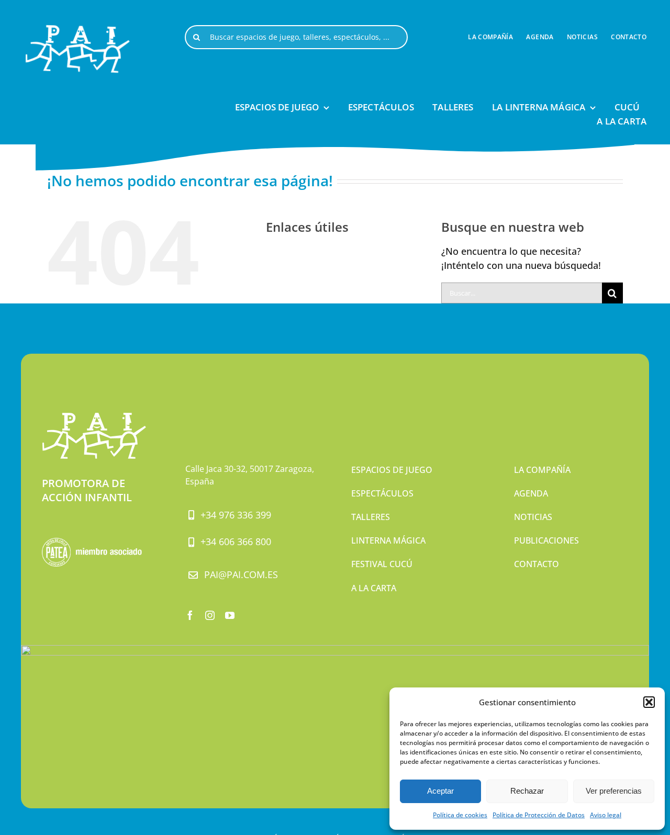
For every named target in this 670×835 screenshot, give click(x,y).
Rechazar (527, 790)
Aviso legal (605, 814)
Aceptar (440, 790)
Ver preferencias (614, 790)
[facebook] (190, 615)
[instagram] (210, 615)
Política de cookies (460, 814)
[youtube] (229, 615)
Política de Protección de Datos (539, 814)
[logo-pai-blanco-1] (78, 30)
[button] (649, 702)
